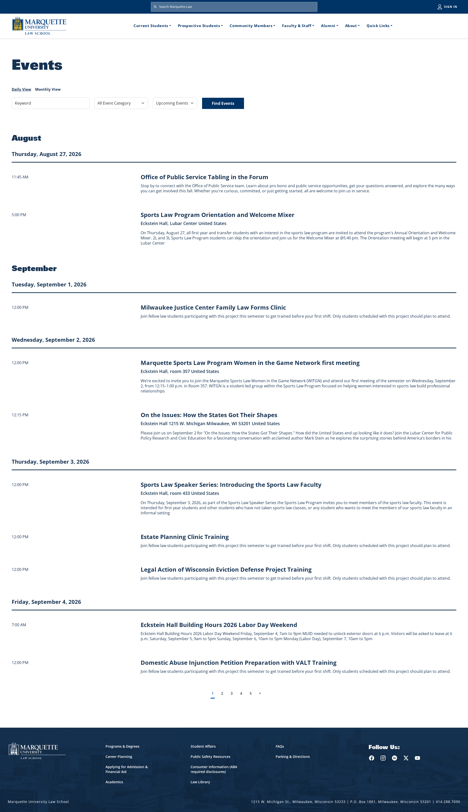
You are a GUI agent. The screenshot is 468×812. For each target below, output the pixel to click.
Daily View (21, 89)
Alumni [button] (328, 25)
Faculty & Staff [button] (296, 25)
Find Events (223, 103)
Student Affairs (203, 746)
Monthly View (48, 89)
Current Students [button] (151, 25)
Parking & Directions (293, 756)
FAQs (280, 746)
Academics (114, 782)
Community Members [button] (251, 25)
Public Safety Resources (210, 756)
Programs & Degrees (122, 746)
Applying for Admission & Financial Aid (127, 769)
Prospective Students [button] (199, 25)
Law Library (200, 782)
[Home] (39, 25)
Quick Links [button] (378, 25)
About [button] (351, 25)
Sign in (450, 7)
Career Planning (119, 756)
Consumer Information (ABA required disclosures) (214, 769)
